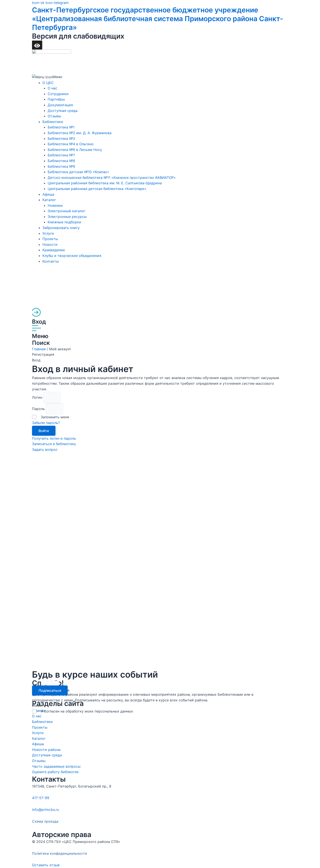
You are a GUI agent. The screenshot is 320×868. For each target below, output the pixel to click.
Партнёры (56, 99)
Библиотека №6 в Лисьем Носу (75, 149)
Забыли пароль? (46, 422)
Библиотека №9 (61, 166)
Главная (39, 349)
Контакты (50, 261)
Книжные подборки (64, 222)
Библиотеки (52, 122)
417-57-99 (40, 798)
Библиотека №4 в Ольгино (71, 144)
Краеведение (53, 250)
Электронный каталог (66, 211)
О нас (52, 88)
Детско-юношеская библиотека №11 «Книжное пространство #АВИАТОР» (112, 177)
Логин (37, 397)
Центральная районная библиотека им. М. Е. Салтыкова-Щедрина (105, 183)
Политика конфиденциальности (59, 853)
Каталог (49, 200)
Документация (60, 105)
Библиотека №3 (61, 138)
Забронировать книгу (61, 228)
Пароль (39, 409)
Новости (49, 244)
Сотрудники (58, 94)
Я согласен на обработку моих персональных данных (87, 711)
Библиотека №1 (61, 127)
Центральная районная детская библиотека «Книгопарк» (97, 188)
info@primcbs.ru (45, 809)
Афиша (48, 194)
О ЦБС (48, 82)
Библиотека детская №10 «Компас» (78, 172)
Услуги (48, 233)
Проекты (50, 239)
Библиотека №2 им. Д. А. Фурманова (79, 133)
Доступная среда (62, 110)
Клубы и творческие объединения (71, 255)
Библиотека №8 (61, 161)
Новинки (55, 205)
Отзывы (54, 116)
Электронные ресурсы (67, 216)
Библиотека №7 (61, 155)
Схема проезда (45, 821)
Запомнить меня (55, 417)
